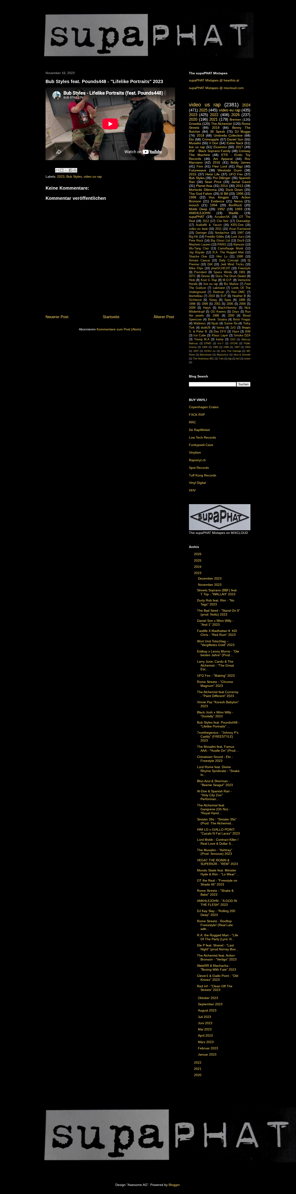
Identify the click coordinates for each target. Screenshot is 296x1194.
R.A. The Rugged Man (228, 252)
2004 (247, 347)
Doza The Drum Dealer (231, 276)
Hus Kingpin (219, 197)
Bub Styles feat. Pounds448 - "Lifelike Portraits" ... (218, 724)
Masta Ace (223, 354)
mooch (194, 205)
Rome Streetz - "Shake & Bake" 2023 (215, 892)
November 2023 (210, 585)
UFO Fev (236, 174)
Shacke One (198, 256)
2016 (216, 162)
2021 (213, 119)
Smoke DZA (242, 335)
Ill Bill (224, 193)
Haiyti (207, 307)
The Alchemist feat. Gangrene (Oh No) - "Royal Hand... (213, 809)
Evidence (217, 201)
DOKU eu (210, 351)
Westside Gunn (230, 170)
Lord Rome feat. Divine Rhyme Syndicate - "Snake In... (218, 771)
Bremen (235, 119)
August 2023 (207, 1010)
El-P (223, 296)
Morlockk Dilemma (203, 190)
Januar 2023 (207, 1054)
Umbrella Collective (228, 135)
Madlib (233, 213)
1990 (240, 256)
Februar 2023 (208, 1048)
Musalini (195, 143)
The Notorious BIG (203, 358)
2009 (192, 307)
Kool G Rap (209, 280)
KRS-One (237, 225)
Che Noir (222, 221)
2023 (61, 176)
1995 (240, 193)
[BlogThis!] (61, 170)
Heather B (239, 296)
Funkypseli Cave (201, 445)
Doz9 (240, 240)
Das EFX (220, 331)
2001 (217, 303)
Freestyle (244, 268)
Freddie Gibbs (214, 236)
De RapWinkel (199, 430)
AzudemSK (222, 216)
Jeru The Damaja (231, 351)
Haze (235, 331)
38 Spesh (217, 131)
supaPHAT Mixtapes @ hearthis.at (214, 80)
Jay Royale (196, 252)
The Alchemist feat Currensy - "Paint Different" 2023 (217, 694)
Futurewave (197, 170)
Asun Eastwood (239, 228)
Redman (218, 292)
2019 (215, 127)
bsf (238, 358)
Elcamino (220, 147)
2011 (218, 228)
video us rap (93, 176)
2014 (224, 186)
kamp (219, 339)
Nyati (214, 323)
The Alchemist (221, 124)
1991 (242, 272)
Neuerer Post (57, 317)
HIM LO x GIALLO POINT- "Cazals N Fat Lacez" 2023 (218, 831)
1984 (204, 347)
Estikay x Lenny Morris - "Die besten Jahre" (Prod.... (218, 653)
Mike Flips (196, 268)
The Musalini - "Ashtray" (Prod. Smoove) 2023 (214, 852)
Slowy (213, 300)
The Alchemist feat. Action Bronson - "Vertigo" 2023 (217, 957)
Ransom (238, 244)
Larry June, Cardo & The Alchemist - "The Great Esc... (215, 665)
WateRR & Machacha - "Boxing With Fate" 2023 (216, 967)
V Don (213, 143)
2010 (211, 296)
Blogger (174, 1185)
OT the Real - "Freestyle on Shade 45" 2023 (217, 882)
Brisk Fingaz (241, 319)
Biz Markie (231, 284)
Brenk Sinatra (217, 319)
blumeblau (196, 296)
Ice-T (221, 343)
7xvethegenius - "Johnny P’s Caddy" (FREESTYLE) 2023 (217, 736)
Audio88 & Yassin (209, 225)
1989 (242, 300)
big (229, 358)
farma (220, 327)
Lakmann (219, 288)
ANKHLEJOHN (199, 213)
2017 (239, 147)
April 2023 (206, 1035)
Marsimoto (206, 354)
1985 (215, 347)
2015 (192, 174)
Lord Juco (237, 236)
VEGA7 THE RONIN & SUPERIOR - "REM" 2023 (217, 862)
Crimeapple (210, 139)
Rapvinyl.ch (197, 460)
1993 (238, 209)
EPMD (207, 343)
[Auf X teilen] (66, 170)
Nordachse (222, 232)
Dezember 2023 (210, 578)
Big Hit (193, 236)
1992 (221, 209)
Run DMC (238, 292)
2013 (239, 186)
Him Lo (221, 256)
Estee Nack (235, 143)
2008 (242, 303)
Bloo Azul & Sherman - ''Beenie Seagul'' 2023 (215, 783)
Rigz (239, 166)
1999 (204, 303)
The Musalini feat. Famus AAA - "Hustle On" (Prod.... (218, 748)
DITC (192, 276)
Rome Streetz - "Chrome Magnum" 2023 (215, 684)
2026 (235, 115)
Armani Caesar (199, 260)
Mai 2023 (205, 1029)
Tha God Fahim (200, 193)
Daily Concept (229, 260)
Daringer (201, 232)
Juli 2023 (205, 1017)
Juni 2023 (205, 1023)
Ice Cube (200, 335)
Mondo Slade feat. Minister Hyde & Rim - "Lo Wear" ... (218, 872)
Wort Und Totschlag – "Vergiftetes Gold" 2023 (215, 643)
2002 (233, 339)
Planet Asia (204, 186)
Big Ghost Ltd (220, 240)
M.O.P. (227, 280)
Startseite (111, 317)
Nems (238, 201)
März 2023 (206, 1042)
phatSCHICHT (220, 268)
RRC (192, 422)
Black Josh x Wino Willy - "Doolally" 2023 (215, 714)
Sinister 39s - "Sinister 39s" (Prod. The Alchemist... (217, 821)
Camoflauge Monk (230, 248)
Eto (191, 139)
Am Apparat (222, 159)
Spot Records (199, 468)
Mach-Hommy (227, 307)
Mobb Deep (198, 209)
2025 (203, 110)
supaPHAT (196, 216)
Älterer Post (164, 317)
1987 (237, 347)
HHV (192, 490)
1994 (213, 205)
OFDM (233, 343)
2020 (193, 119)
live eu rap (211, 284)
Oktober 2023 (208, 998)
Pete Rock (196, 240)
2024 (246, 105)
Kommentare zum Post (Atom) (119, 329)
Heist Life (212, 174)
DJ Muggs (242, 131)
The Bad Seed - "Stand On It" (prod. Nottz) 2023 (218, 612)
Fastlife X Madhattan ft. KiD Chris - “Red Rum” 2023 (217, 633)
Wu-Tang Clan (199, 248)
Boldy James (240, 162)
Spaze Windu (222, 272)
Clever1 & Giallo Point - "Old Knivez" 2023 (217, 978)
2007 (196, 351)
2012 (206, 221)
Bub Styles (74, 176)
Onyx (235, 311)
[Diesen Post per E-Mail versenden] (57, 170)
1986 (226, 347)
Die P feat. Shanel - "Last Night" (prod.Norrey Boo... (217, 947)
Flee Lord (219, 166)
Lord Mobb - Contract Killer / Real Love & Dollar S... (217, 841)
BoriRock (235, 205)
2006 (230, 303)
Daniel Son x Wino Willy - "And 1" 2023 (215, 622)
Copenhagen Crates (204, 407)
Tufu (221, 358)
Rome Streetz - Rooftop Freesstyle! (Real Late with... (215, 925)
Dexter (205, 276)
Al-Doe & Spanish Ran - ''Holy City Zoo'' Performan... (214, 795)
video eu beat (198, 228)
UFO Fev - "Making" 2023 (216, 675)
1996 (192, 197)
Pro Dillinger (222, 178)
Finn (200, 166)
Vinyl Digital (197, 483)
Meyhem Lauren (199, 244)
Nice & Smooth (242, 354)
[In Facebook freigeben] (70, 170)
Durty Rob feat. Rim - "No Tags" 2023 (215, 602)
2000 (231, 315)
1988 (216, 315)
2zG (233, 327)
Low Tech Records (202, 437)
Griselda (195, 124)
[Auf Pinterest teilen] (75, 170)
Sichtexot (195, 300)
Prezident (200, 272)
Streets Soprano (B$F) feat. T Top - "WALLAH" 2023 (217, 592)
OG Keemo (218, 311)
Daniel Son (235, 139)
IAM (247, 331)
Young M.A (202, 339)
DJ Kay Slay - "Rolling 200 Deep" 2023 (216, 913)
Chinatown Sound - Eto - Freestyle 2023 (215, 759)
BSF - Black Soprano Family (210, 151)
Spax (227, 300)
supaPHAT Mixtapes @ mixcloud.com (216, 88)
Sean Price (213, 182)
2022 (214, 115)
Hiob (192, 280)
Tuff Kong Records (202, 475)
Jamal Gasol (240, 182)
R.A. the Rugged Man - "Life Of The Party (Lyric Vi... (217, 937)
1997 (240, 232)
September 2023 (210, 1004)
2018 (200, 135)
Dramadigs (243, 221)
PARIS (221, 244)
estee (247, 358)
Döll (210, 264)
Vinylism (195, 452)
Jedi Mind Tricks (232, 264)
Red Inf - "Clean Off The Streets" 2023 (214, 988)
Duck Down (234, 190)
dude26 (205, 327)
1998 (192, 303)
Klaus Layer (220, 335)
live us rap (197, 147)
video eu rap (229, 110)
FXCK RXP (197, 414)
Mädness (200, 323)
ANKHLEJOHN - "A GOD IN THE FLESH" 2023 (217, 903)
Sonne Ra (230, 323)
